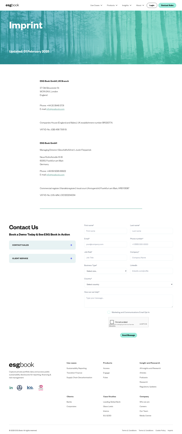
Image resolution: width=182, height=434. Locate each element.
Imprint (170, 430)
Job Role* (88, 252)
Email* (87, 238)
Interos (106, 411)
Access (106, 368)
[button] (96, 5)
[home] (15, 5)
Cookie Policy (160, 430)
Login (151, 5)
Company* (134, 252)
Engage (106, 372)
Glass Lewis (108, 406)
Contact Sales (167, 5)
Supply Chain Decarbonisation (79, 377)
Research (144, 382)
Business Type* (90, 265)
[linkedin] (11, 388)
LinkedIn (133, 265)
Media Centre (145, 415)
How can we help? (91, 292)
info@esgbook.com (55, 109)
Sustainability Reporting (77, 368)
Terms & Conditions (129, 430)
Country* (88, 278)
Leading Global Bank (111, 402)
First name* (89, 225)
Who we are (144, 402)
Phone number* (136, 238)
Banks (69, 402)
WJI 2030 (107, 415)
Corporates (71, 406)
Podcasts (144, 377)
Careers (143, 406)
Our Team (144, 411)
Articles (143, 372)
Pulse (105, 377)
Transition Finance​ (74, 372)
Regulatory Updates (148, 386)
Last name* (135, 225)
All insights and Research (150, 368)
